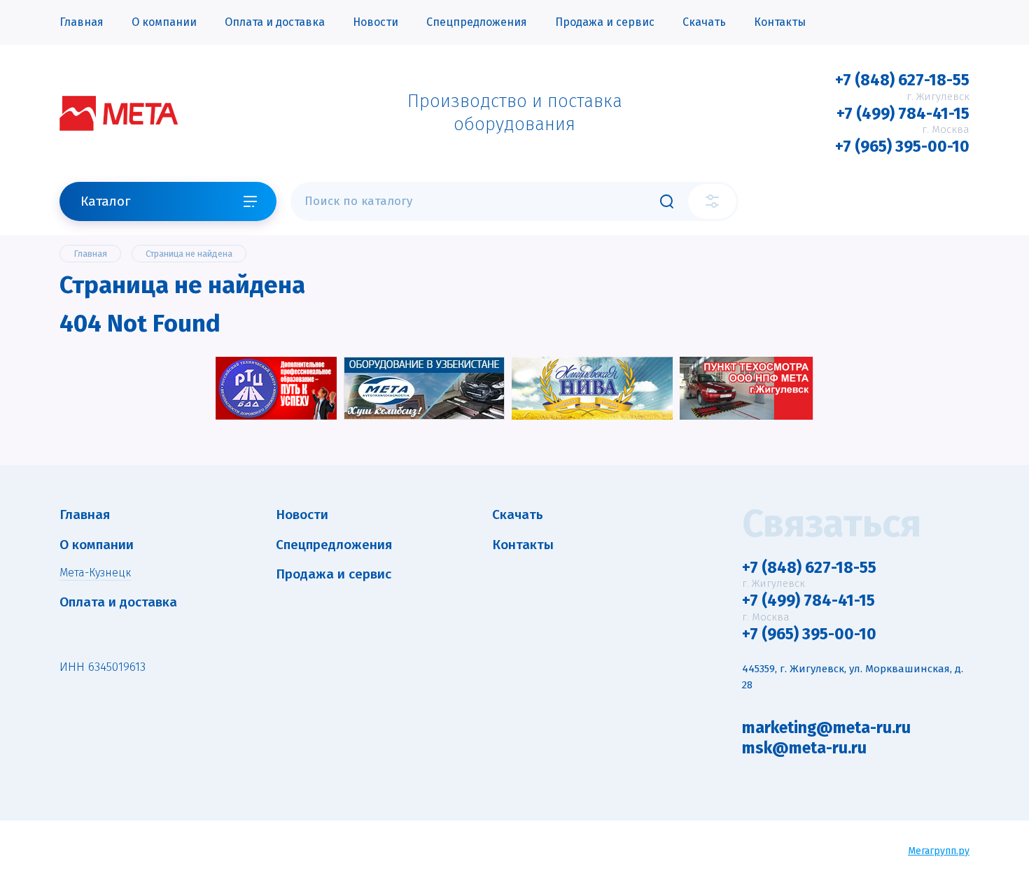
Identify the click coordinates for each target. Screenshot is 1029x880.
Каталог (105, 201)
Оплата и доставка (275, 22)
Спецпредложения (476, 22)
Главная (81, 22)
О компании (164, 22)
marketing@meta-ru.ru (826, 727)
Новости (375, 22)
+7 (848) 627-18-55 (902, 80)
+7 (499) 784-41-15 (902, 113)
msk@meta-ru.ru (804, 748)
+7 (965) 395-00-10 (902, 146)
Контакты (780, 22)
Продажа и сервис (604, 22)
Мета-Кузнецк (95, 572)
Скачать (704, 22)
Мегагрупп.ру (938, 851)
